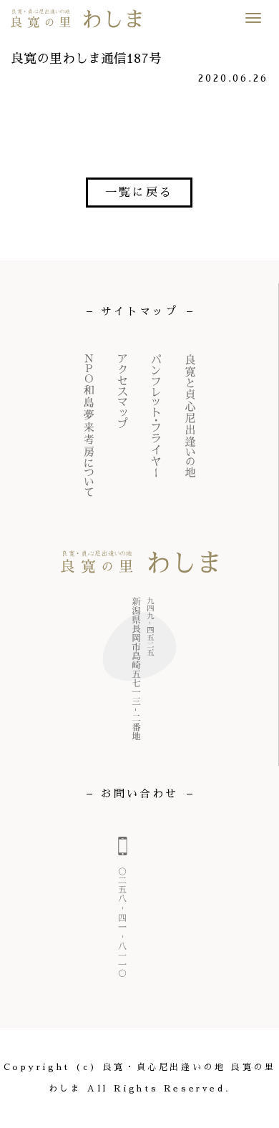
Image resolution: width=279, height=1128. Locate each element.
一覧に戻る (139, 192)
